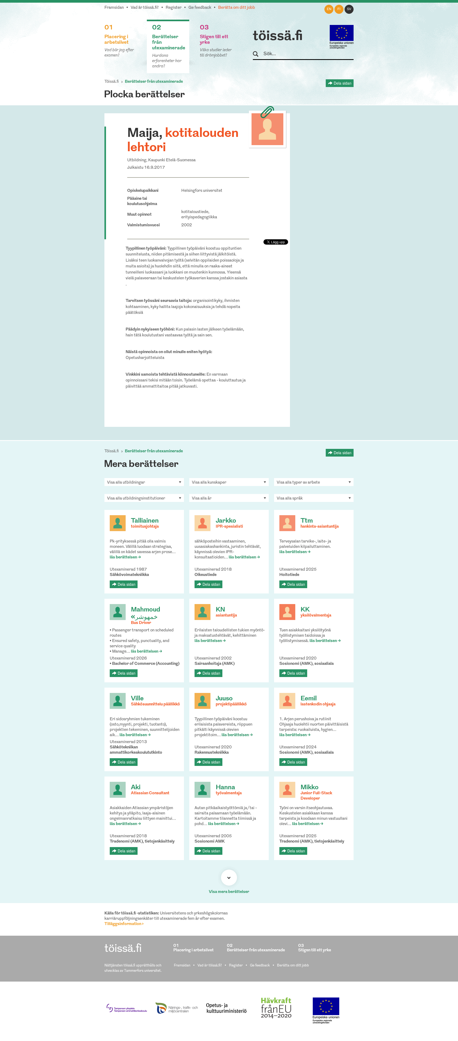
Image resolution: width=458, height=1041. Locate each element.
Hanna (225, 787)
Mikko (310, 787)
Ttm (307, 521)
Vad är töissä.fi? (145, 8)
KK (305, 610)
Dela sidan (342, 83)
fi (339, 9)
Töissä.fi (111, 82)
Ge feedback (199, 8)
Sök (258, 54)
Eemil (309, 699)
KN (220, 610)
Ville (137, 699)
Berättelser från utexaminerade (154, 82)
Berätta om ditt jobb (236, 8)
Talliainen (145, 521)
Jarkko (226, 521)
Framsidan (114, 8)
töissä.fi (278, 37)
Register (174, 8)
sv (349, 9)
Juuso (224, 699)
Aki (135, 787)
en (329, 9)
